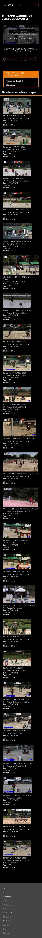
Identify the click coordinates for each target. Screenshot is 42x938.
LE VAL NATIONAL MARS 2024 (13, 668)
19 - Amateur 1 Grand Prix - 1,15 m (16, 543)
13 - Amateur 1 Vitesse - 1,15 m (14, 150)
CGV (5, 901)
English (5, 929)
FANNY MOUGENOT (14, 73)
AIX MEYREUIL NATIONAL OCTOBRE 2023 (17, 795)
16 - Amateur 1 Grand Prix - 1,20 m (16, 118)
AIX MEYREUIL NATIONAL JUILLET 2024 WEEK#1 (19, 439)
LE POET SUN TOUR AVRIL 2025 (14, 116)
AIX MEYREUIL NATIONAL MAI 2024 (15, 540)
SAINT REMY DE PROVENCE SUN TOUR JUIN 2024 (20, 474)
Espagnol (6, 933)
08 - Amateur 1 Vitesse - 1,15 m (14, 671)
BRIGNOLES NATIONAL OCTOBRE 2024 (17, 310)
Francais (6, 925)
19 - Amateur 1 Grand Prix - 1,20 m (16, 181)
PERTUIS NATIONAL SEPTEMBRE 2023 (16, 827)
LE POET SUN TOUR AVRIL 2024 (14, 637)
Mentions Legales (8, 905)
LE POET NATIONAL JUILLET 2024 (14, 342)
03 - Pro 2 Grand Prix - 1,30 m (14, 244)
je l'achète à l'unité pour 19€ (21, 38)
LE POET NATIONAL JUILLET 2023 (14, 858)
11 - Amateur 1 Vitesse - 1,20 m (14, 313)
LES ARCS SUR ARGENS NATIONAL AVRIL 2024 (19, 605)
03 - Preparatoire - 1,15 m (12, 608)
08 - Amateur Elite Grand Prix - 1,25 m (16, 407)
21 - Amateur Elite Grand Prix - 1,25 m (16, 766)
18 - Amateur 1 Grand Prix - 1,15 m (16, 829)
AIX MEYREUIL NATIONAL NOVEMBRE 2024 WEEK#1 (18, 278)
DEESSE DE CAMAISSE (13, 75)
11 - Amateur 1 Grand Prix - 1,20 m (16, 441)
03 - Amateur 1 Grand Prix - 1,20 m (16, 702)
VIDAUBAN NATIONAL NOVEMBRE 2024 (17, 241)
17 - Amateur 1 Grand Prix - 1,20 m (16, 344)
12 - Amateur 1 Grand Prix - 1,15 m (16, 212)
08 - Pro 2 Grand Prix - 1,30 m (14, 281)
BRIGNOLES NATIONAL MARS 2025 (15, 178)
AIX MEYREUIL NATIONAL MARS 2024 (16, 699)
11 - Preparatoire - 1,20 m (12, 798)
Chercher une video (9, 893)
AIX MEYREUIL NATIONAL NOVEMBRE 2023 (18, 763)
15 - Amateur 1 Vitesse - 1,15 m (14, 376)
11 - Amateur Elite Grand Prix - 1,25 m (16, 511)
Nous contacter (8, 917)
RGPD (5, 909)
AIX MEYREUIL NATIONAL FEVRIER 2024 (16, 731)
